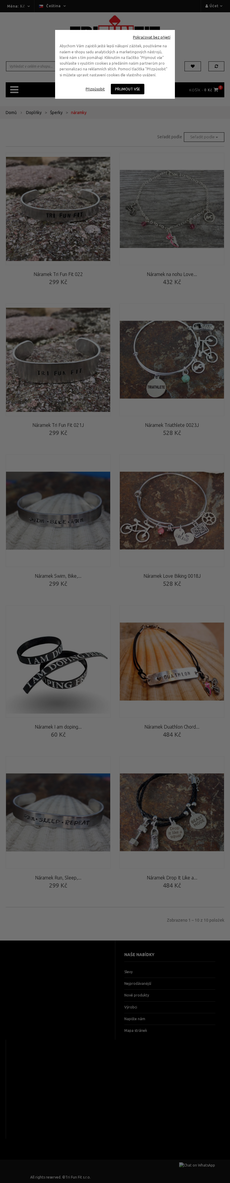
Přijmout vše (127, 89)
